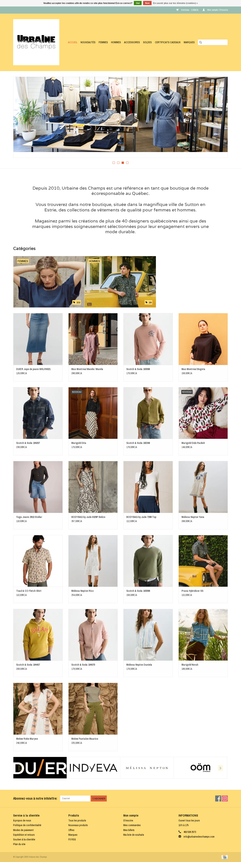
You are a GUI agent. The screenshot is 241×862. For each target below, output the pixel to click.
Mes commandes (132, 825)
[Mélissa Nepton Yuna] (203, 487)
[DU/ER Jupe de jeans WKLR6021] (38, 339)
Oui (138, 3)
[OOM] (200, 768)
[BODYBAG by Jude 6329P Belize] (93, 487)
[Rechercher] (200, 42)
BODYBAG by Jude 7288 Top (141, 517)
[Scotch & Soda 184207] (38, 413)
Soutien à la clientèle (24, 839)
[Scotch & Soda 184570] (93, 635)
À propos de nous (22, 820)
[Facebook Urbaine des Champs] (218, 798)
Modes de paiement (23, 830)
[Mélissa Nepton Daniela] (148, 635)
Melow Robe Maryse (27, 738)
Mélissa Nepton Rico (82, 591)
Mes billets (128, 830)
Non (147, 3)
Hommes (116, 42)
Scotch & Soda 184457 (28, 664)
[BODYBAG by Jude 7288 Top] (148, 487)
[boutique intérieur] (120, 114)
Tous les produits (77, 820)
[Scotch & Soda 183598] (148, 561)
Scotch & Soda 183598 (138, 591)
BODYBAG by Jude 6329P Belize (88, 517)
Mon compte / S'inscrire (217, 9)
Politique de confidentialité (27, 825)
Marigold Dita (78, 443)
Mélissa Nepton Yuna (193, 517)
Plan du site (19, 844)
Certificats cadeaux (168, 42)
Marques (189, 42)
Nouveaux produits (78, 825)
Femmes (103, 42)
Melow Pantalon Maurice (84, 738)
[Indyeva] (93, 768)
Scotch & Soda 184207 (28, 443)
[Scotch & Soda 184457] (38, 635)
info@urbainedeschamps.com (199, 836)
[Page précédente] (20, 118)
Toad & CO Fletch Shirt (28, 591)
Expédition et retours (24, 834)
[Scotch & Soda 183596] (148, 339)
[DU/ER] (40, 768)
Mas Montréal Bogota (193, 369)
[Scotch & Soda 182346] (148, 413)
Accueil (72, 42)
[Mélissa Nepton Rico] (93, 561)
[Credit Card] (224, 857)
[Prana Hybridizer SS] (203, 561)
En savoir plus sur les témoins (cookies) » (175, 3)
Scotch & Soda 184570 (83, 664)
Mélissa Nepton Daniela (139, 664)
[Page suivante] (220, 118)
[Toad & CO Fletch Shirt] (38, 561)
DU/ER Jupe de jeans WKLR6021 (33, 369)
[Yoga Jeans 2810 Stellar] (38, 487)
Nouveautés (88, 42)
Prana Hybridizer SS (192, 591)
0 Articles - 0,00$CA (190, 9)
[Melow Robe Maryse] (38, 708)
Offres (71, 830)
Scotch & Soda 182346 (138, 443)
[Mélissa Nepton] (147, 768)
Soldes (147, 42)
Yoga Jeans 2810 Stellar (29, 517)
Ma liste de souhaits (133, 834)
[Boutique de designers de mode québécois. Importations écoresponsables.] (37, 42)
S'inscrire (128, 820)
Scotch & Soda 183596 (138, 369)
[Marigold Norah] (203, 635)
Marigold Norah (190, 664)
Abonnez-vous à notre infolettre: (35, 798)
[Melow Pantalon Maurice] (93, 708)
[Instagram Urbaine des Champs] (225, 798)
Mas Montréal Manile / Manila (87, 369)
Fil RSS (72, 839)
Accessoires (132, 42)
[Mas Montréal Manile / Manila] (93, 339)
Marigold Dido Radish (193, 443)
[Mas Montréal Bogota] (203, 339)
